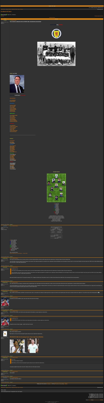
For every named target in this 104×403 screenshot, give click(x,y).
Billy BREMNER (13, 119)
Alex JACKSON (13, 127)
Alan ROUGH (12, 142)
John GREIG (12, 107)
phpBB (49, 401)
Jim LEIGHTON (12, 100)
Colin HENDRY (12, 151)
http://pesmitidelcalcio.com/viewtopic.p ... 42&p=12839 (18, 253)
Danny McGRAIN (13, 109)
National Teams (8, 9)
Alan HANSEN (12, 111)
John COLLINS (12, 158)
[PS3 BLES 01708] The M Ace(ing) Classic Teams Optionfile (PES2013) (26, 336)
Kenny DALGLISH (13, 131)
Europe (21, 9)
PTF (55, 402)
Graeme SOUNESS (13, 120)
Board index (3, 9)
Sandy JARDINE (13, 108)
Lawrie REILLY (12, 128)
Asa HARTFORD (12, 155)
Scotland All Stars (6, 11)
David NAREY (12, 148)
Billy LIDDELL (12, 165)
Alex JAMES (12, 116)
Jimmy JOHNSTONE (13, 130)
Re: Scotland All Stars (14, 258)
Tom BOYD (11, 150)
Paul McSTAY (12, 157)
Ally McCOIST (12, 168)
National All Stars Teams (16, 9)
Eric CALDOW (12, 106)
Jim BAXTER (12, 118)
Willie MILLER (12, 110)
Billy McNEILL (12, 147)
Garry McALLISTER (13, 159)
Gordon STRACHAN (13, 121)
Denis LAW (12, 129)
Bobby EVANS (12, 146)
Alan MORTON (12, 125)
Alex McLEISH (12, 149)
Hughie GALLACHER (14, 126)
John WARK (12, 156)
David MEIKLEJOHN (13, 115)
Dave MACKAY (13, 117)
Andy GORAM (12, 101)
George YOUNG (13, 105)
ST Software (52, 402)
